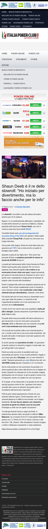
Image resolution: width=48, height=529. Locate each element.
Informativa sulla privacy (9, 497)
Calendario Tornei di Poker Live (18, 88)
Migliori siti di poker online (14, 15)
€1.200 (25, 105)
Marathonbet (18, 133)
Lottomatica (16, 105)
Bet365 (16, 113)
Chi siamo (5, 479)
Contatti (4, 486)
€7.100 (25, 120)
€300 (26, 127)
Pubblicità (5, 490)
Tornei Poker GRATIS (31, 19)
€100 (26, 133)
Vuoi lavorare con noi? (9, 493)
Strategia (39, 23)
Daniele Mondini (23, 207)
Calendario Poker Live (23, 23)
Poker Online (34, 15)
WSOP (28, 229)
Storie (5, 26)
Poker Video (15, 26)
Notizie (5, 65)
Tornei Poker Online (11, 19)
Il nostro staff (5, 482)
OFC (15, 248)
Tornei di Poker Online (14, 79)
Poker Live (6, 23)
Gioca (36, 105)
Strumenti (27, 26)
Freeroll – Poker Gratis (14, 83)
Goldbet (18, 127)
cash (27, 360)
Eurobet (17, 121)
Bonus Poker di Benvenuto (20, 12)
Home (4, 12)
